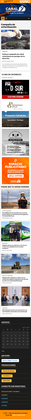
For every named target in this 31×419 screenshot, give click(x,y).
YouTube (4, 405)
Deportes (4, 275)
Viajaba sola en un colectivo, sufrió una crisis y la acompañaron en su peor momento (14, 247)
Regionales (5, 51)
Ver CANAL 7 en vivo (10, 360)
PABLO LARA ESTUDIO (18, 415)
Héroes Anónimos (8, 371)
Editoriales (6, 380)
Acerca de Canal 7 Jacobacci (11, 391)
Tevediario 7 (7, 376)
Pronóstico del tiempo (7, 77)
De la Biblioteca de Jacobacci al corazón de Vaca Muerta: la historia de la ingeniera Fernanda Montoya (15, 214)
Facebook (5, 398)
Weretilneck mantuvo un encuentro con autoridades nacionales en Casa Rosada (14, 310)
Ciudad (4, 210)
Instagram (5, 402)
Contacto (4, 395)
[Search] (29, 18)
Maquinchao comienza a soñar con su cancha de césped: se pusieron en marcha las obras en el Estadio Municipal (15, 279)
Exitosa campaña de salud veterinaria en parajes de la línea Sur (13, 56)
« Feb (3, 351)
